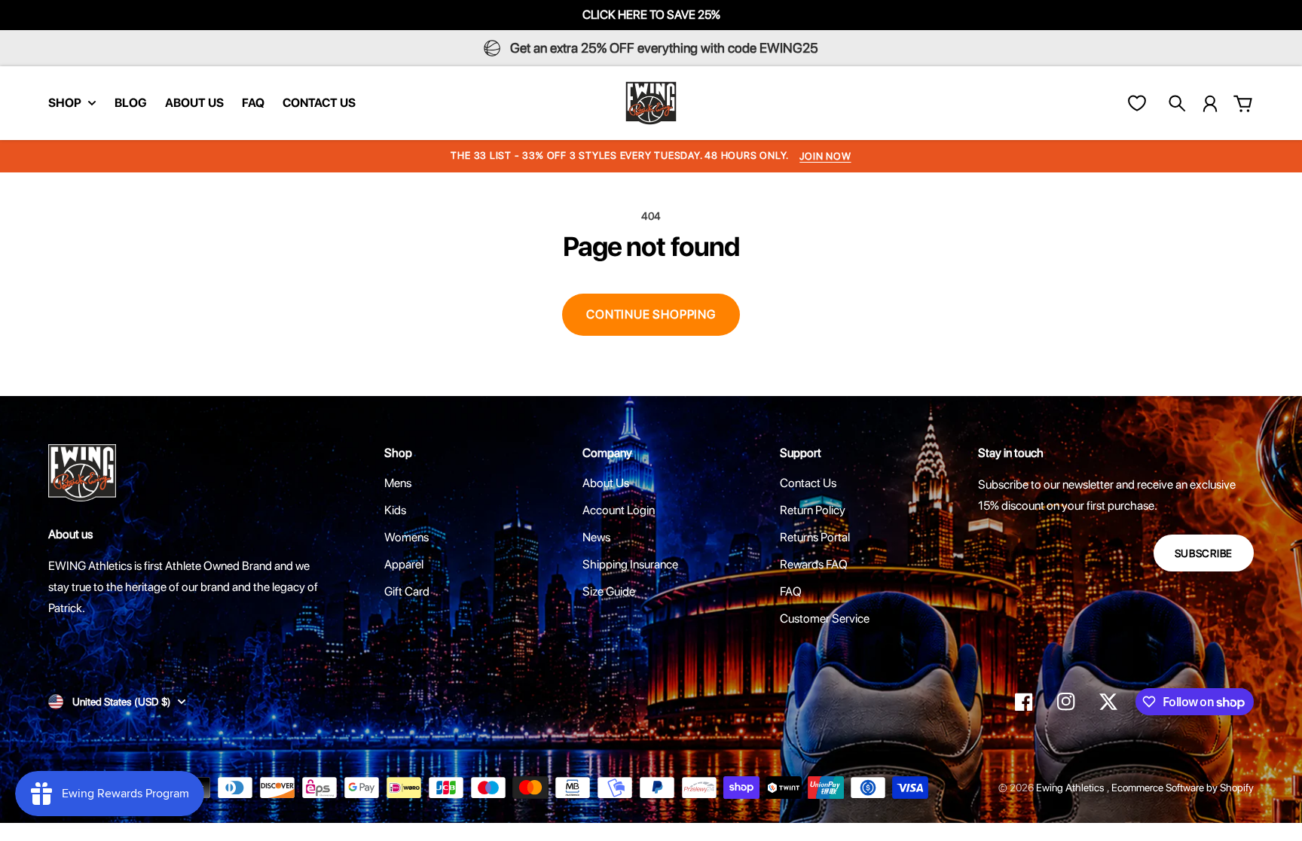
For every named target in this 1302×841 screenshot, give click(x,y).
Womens (406, 537)
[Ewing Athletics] (651, 103)
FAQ (791, 591)
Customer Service (825, 618)
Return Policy (812, 510)
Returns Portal (815, 537)
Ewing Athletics (1071, 788)
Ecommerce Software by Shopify (1182, 788)
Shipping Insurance (630, 564)
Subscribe (1204, 553)
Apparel (403, 564)
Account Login (618, 510)
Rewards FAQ (814, 564)
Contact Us (808, 483)
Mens (397, 483)
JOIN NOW (825, 156)
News (596, 537)
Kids (395, 510)
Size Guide (608, 591)
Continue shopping (651, 314)
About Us (605, 483)
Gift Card (406, 591)
